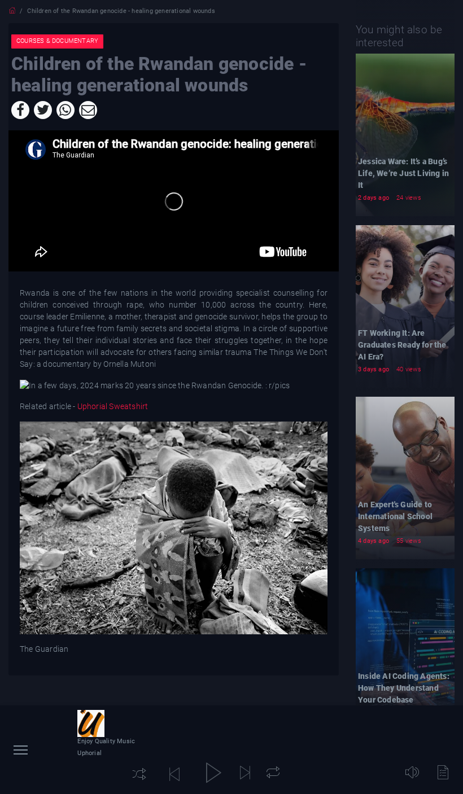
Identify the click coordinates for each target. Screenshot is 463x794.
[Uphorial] (90, 723)
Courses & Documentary (57, 41)
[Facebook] (20, 110)
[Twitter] (43, 110)
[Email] (88, 110)
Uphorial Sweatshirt (111, 406)
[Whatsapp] (65, 110)
